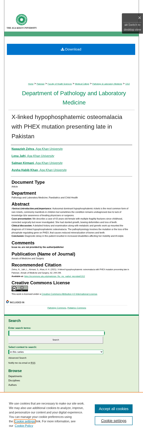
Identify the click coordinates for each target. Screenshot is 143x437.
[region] (71, 414)
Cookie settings (25, 421)
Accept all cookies (113, 409)
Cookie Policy (24, 425)
